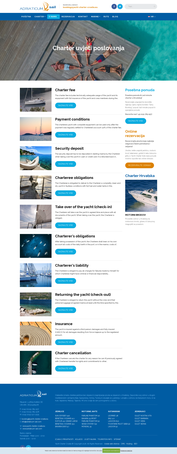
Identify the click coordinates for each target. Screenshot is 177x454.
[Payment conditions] (36, 129)
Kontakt (83, 17)
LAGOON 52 (113, 426)
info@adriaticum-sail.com (31, 422)
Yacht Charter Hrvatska (81, 54)
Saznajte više (65, 105)
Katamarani (114, 411)
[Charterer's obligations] (36, 246)
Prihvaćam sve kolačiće (111, 450)
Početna (26, 17)
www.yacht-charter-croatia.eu (34, 426)
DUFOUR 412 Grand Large (66, 421)
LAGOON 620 (113, 421)
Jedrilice (59, 411)
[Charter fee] (36, 100)
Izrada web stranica (111, 444)
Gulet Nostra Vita (143, 416)
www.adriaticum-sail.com (32, 429)
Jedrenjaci (140, 411)
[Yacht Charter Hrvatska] (38, 6)
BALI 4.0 (111, 418)
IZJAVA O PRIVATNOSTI (64, 439)
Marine (95, 17)
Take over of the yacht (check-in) (83, 207)
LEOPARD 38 (113, 416)
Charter (39, 17)
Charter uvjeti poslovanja (89, 48)
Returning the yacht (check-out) (83, 294)
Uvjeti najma (101, 54)
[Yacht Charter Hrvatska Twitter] (120, 6)
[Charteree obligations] (36, 187)
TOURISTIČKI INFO (105, 439)
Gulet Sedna (140, 424)
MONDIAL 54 (87, 426)
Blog (115, 17)
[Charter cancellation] (36, 363)
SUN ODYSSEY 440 (62, 416)
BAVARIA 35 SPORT (89, 418)
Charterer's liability (72, 265)
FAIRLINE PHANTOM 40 (91, 416)
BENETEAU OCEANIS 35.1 (65, 424)
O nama (53, 17)
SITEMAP (117, 439)
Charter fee (65, 90)
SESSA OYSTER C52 (89, 424)
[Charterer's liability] (36, 275)
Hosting (129, 444)
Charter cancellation (73, 353)
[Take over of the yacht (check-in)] (36, 217)
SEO (135, 444)
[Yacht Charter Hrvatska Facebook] (114, 6)
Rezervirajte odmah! (139, 165)
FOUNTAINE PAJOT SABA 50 (119, 424)
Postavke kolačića (126, 450)
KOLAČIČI (79, 439)
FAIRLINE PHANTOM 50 (91, 421)
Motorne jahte (89, 411)
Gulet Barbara (141, 418)
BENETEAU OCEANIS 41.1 (65, 418)
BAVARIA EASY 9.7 (62, 426)
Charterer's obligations (75, 236)
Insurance (63, 324)
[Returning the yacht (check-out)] (36, 304)
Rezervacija (68, 17)
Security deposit (69, 148)
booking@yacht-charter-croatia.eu (35, 419)
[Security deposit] (36, 158)
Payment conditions (72, 119)
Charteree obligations (74, 178)
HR (152, 17)
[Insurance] (36, 334)
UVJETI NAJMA (90, 439)
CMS (123, 444)
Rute (106, 17)
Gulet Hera (140, 421)
